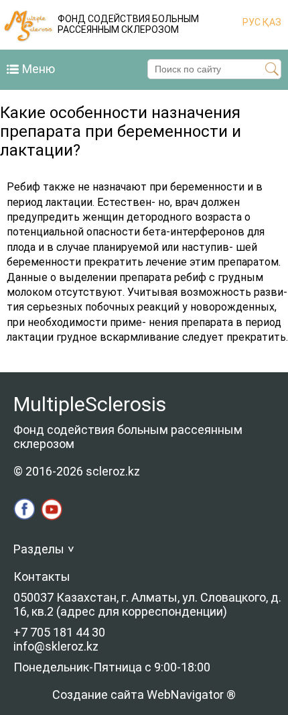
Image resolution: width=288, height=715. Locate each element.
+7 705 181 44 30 (59, 632)
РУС (251, 22)
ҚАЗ (271, 22)
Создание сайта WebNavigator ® (144, 695)
